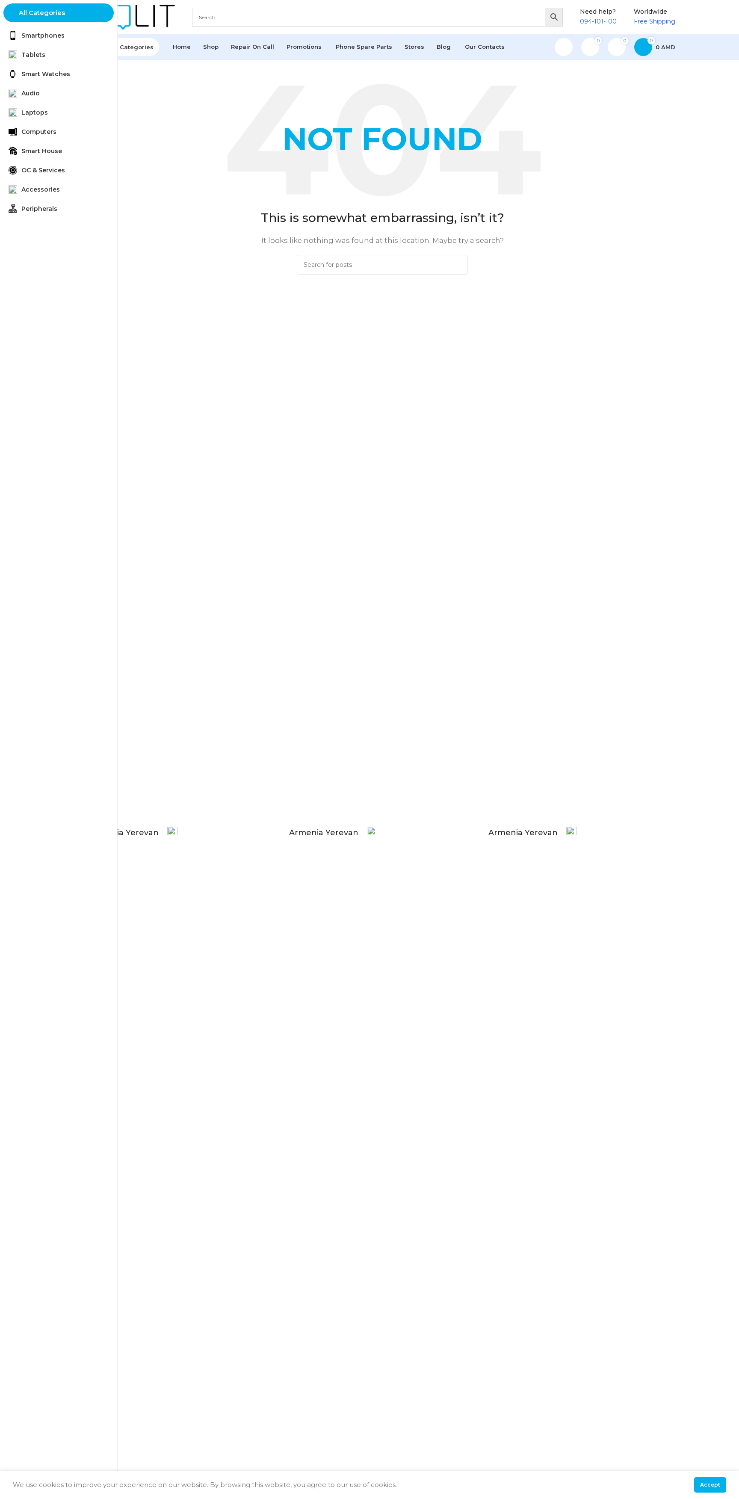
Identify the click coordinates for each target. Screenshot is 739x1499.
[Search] (458, 265)
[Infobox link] (133, 1147)
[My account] (563, 47)
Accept (710, 1484)
